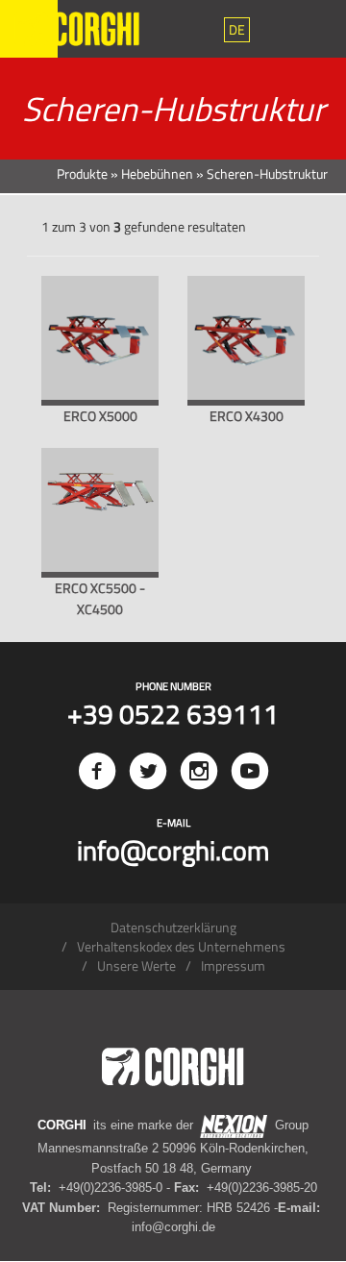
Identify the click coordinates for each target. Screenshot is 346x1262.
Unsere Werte (136, 965)
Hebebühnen (157, 173)
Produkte (82, 173)
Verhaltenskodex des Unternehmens (181, 946)
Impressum (233, 965)
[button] (237, 29)
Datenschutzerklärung (173, 927)
